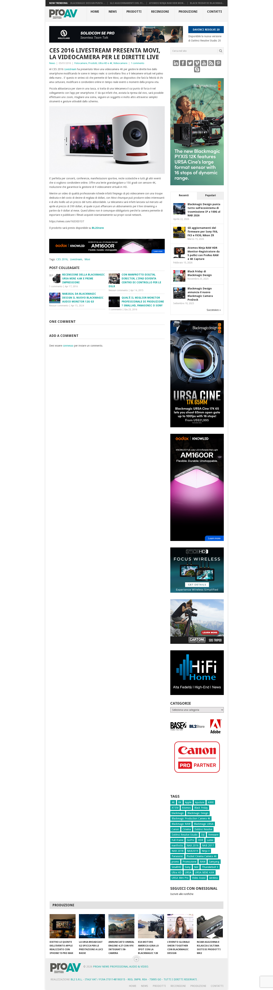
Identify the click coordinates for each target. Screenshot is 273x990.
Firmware (213, 834)
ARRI (211, 802)
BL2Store (98, 227)
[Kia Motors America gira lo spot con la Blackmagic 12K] (151, 926)
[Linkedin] (176, 62)
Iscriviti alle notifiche (181, 894)
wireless (213, 877)
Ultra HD (176, 872)
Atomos (186, 807)
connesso (68, 345)
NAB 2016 (193, 845)
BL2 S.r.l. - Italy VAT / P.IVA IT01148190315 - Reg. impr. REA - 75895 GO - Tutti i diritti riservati (134, 979)
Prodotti (134, 11)
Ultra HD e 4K (105, 63)
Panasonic (177, 856)
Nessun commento (118, 290)
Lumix (210, 840)
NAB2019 (192, 850)
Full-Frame (177, 840)
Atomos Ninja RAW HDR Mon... (167, 3)
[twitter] (190, 62)
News (113, 11)
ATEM (175, 807)
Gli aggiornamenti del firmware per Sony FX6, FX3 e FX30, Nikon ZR (203, 231)
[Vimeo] (197, 62)
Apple (188, 802)
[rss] (211, 62)
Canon (175, 829)
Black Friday (201, 807)
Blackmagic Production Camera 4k (191, 818)
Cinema (187, 829)
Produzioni (188, 11)
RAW (202, 861)
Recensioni (160, 11)
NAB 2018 (177, 850)
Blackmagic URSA (204, 823)
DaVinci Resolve (203, 829)
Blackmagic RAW (181, 823)
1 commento (137, 63)
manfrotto (177, 845)
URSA (188, 872)
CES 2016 (62, 259)
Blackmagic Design (197, 813)
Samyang (214, 861)
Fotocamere (80, 63)
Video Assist (199, 877)
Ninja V (206, 850)
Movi (87, 259)
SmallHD (176, 867)
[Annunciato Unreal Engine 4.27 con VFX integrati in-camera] (121, 926)
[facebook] (183, 62)
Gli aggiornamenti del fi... (127, 3)
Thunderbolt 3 (210, 867)
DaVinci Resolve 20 (206, 29)
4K (173, 802)
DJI (203, 834)
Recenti (184, 195)
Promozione (189, 861)
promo (175, 861)
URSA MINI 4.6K (204, 872)
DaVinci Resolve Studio (185, 834)
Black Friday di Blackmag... (207, 3)
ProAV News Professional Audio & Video (120, 966)
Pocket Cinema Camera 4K (202, 856)
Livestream (70, 69)
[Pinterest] (218, 62)
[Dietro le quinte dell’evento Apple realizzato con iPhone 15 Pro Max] (63, 926)
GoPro (190, 840)
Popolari (210, 195)
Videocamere (120, 63)
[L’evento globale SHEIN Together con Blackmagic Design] (180, 926)
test (196, 867)
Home (95, 11)
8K (179, 802)
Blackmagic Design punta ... (87, 3)
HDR (200, 840)
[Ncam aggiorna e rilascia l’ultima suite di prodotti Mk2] (210, 926)
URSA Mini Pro (180, 877)
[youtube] (204, 62)
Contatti (214, 11)
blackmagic (178, 813)
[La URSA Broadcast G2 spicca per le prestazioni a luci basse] (92, 926)
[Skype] (197, 69)
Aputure (199, 802)
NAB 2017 (208, 845)
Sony (188, 867)
